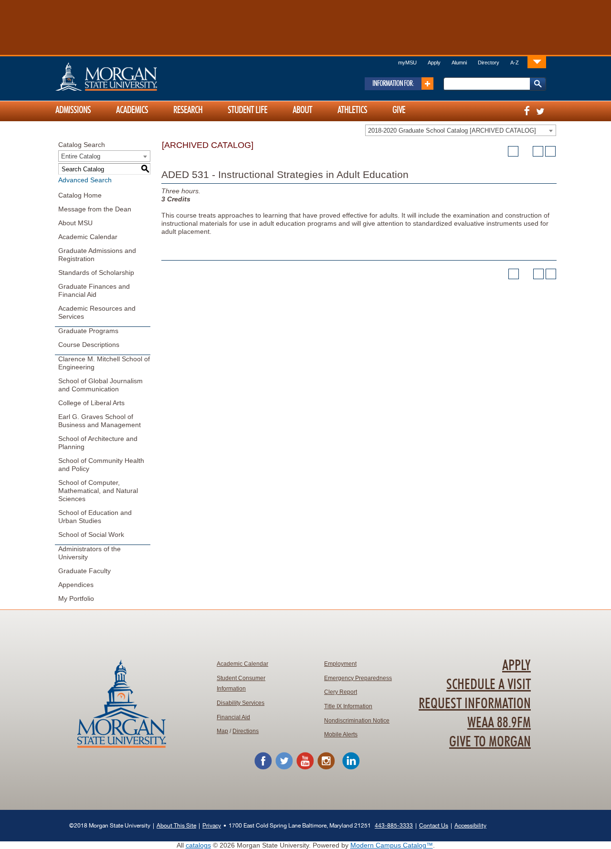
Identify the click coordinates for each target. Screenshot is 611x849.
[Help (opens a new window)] (550, 151)
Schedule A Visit (488, 685)
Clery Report (340, 692)
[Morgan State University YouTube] (305, 768)
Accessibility (470, 825)
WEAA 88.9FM (499, 723)
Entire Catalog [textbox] (80, 156)
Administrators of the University (89, 553)
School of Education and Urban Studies (95, 516)
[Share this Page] (525, 151)
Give (398, 110)
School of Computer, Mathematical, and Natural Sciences (98, 491)
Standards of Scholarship (96, 272)
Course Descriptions (88, 344)
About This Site (176, 825)
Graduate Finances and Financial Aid (94, 290)
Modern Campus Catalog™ (391, 845)
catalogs (198, 845)
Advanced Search (85, 180)
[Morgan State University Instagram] (326, 768)
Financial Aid (233, 717)
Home (126, 76)
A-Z (514, 62)
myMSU (407, 62)
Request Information (475, 704)
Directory (488, 62)
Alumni (459, 62)
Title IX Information (348, 706)
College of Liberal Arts (91, 403)
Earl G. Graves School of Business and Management (99, 421)
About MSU (75, 223)
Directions (245, 731)
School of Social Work (91, 534)
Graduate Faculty (84, 571)
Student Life (247, 110)
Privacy (211, 825)
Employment (340, 663)
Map (222, 731)
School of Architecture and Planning (97, 443)
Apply (434, 62)
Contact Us (433, 825)
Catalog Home (80, 195)
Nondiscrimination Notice (357, 720)
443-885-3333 (394, 825)
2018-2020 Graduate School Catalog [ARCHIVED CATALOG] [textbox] (452, 130)
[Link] (536, 61)
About (302, 110)
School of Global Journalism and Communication (100, 385)
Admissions (73, 110)
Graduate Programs (88, 331)
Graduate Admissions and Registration (97, 254)
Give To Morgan (490, 742)
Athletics (352, 110)
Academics (132, 110)
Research (187, 110)
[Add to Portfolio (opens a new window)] (513, 151)
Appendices (76, 584)
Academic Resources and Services (97, 312)
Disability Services (240, 703)
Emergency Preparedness (358, 678)
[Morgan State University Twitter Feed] (284, 768)
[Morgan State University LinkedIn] (350, 768)
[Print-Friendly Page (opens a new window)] (538, 151)
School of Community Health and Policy (101, 464)
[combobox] (460, 130)
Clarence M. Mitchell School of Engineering (104, 363)
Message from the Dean (94, 209)
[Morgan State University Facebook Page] (263, 768)
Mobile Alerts (341, 734)
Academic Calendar (87, 237)
